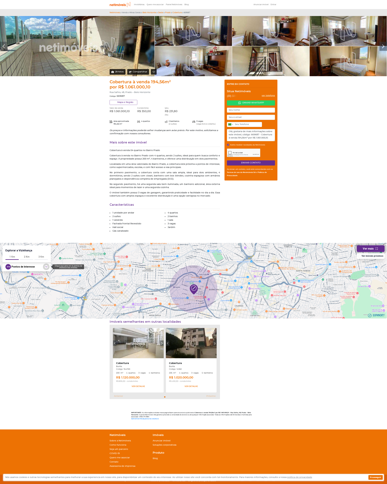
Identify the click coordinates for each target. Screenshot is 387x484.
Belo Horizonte (149, 12)
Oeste (160, 12)
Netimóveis (115, 12)
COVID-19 (115, 453)
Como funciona (118, 445)
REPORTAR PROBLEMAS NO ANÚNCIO (145, 419)
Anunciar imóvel (261, 4)
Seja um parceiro (119, 449)
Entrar (273, 4)
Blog (186, 4)
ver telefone (268, 96)
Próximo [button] (211, 396)
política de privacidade (299, 477)
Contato (114, 462)
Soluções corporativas (164, 445)
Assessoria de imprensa (122, 466)
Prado (168, 12)
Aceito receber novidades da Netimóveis (247, 145)
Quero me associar (155, 4)
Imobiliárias (139, 4)
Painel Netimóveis (174, 4)
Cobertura (177, 12)
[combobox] (230, 124)
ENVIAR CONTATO (251, 163)
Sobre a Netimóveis (120, 441)
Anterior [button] (118, 396)
